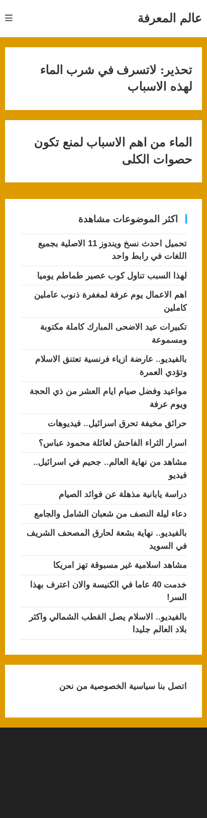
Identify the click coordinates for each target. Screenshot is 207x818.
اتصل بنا (171, 686)
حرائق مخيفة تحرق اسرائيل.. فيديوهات (117, 423)
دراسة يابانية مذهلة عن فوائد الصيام (123, 494)
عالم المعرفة (170, 18)
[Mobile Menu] (9, 18)
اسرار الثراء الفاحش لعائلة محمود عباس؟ (113, 443)
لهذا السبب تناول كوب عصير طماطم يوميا (112, 275)
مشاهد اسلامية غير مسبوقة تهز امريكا (120, 565)
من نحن (73, 686)
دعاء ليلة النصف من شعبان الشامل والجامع (110, 514)
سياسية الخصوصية (121, 686)
